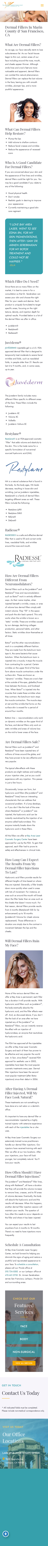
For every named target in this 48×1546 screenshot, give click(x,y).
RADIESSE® (10, 535)
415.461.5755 (11, 1275)
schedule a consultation (27, 1264)
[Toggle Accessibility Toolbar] (6, 1534)
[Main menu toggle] (42, 5)
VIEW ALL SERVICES (24, 1363)
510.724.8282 (12, 1271)
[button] (24, 1326)
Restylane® (10, 438)
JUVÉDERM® (11, 347)
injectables (24, 1127)
